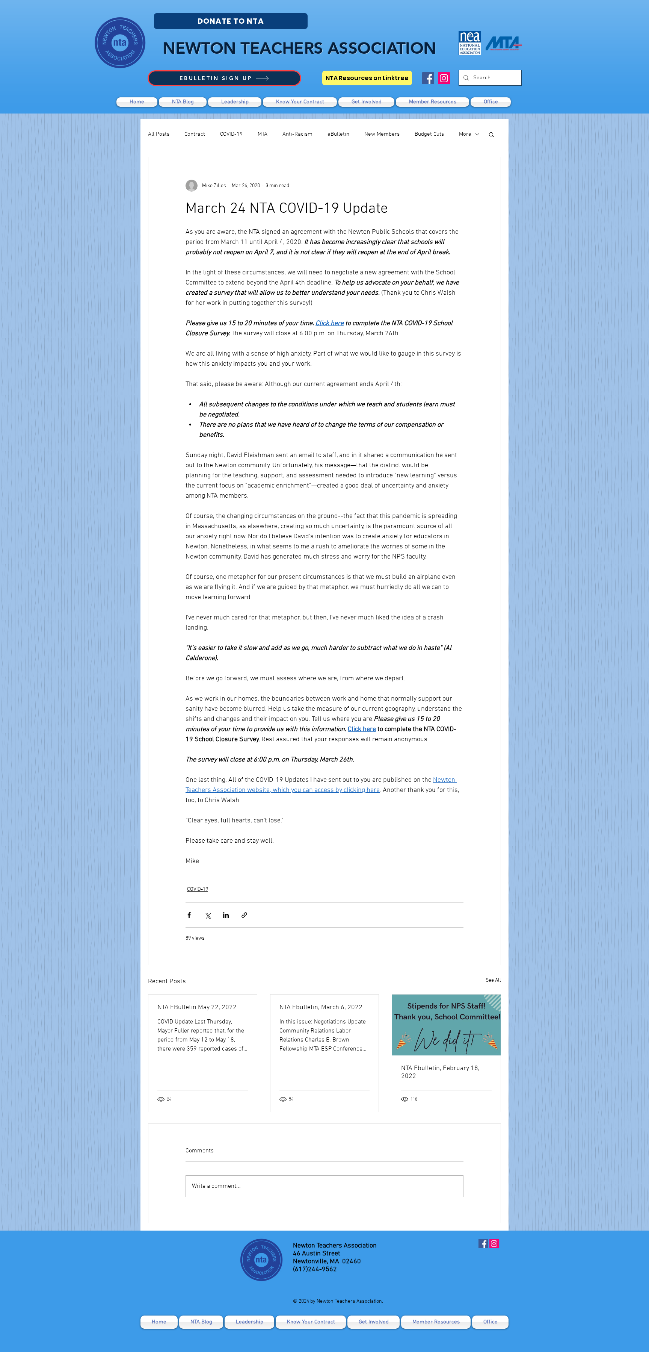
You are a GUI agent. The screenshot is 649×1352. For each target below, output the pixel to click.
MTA (262, 134)
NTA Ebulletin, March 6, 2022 (320, 1007)
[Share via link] (244, 915)
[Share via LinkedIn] (225, 915)
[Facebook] (428, 78)
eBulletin (338, 134)
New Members (382, 134)
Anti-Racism (297, 134)
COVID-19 (231, 134)
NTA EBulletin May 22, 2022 (197, 1007)
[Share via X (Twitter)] (207, 915)
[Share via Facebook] (189, 915)
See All (493, 980)
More (465, 134)
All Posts (158, 134)
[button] (366, 102)
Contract (194, 134)
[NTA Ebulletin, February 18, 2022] (446, 1025)
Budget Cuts (429, 134)
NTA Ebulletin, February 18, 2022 (440, 1072)
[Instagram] (444, 78)
